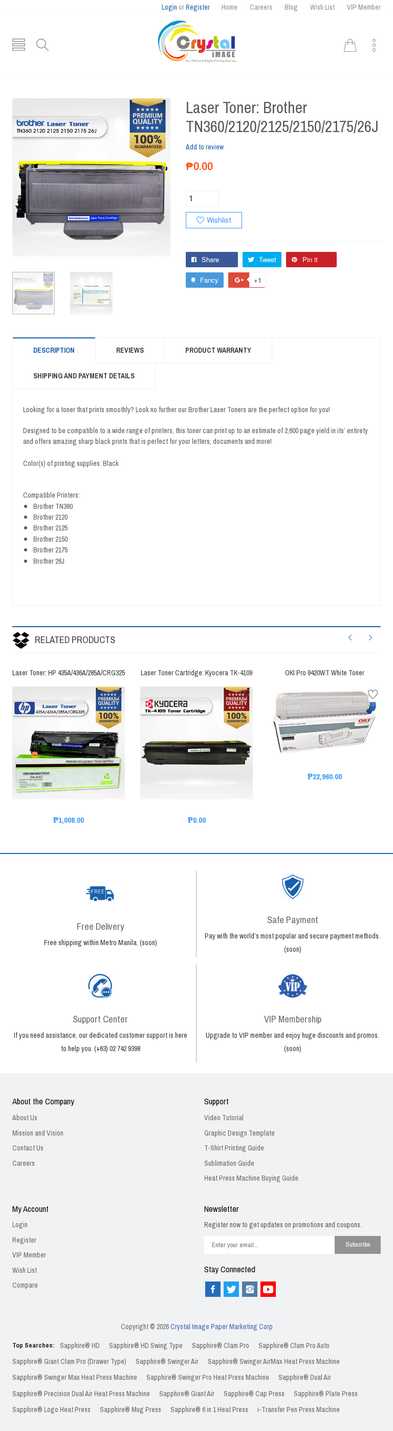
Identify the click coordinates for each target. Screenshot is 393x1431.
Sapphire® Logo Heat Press (51, 1409)
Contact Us (27, 1148)
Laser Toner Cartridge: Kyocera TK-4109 (196, 673)
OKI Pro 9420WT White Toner (324, 673)
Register (198, 7)
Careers (261, 7)
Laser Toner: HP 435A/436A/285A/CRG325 (68, 673)
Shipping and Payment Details (84, 376)
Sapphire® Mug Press (130, 1409)
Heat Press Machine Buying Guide (251, 1178)
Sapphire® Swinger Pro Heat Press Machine (207, 1377)
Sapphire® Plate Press (326, 1393)
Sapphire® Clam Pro (220, 1345)
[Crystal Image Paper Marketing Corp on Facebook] (213, 1289)
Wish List (322, 7)
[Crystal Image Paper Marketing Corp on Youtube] (268, 1289)
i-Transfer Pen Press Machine (298, 1409)
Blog (291, 7)
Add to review (205, 147)
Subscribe (357, 1244)
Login (169, 7)
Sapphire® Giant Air (186, 1393)
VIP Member (364, 7)
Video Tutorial (224, 1118)
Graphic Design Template (239, 1133)
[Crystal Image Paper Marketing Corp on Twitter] (231, 1289)
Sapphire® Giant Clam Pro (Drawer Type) (69, 1361)
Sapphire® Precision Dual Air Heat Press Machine (81, 1393)
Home (229, 7)
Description (54, 350)
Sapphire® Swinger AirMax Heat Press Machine (274, 1361)
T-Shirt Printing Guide (234, 1148)
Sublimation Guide (229, 1163)
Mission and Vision (37, 1133)
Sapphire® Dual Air (304, 1377)
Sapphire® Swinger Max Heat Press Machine (74, 1377)
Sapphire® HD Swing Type (146, 1345)
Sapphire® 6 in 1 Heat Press (209, 1409)
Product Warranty (218, 350)
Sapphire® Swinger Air (167, 1361)
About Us (24, 1118)
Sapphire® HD (80, 1345)
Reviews (130, 350)
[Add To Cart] (56, 776)
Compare (25, 1285)
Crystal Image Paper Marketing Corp (221, 1326)
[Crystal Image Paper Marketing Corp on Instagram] (249, 1289)
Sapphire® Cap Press (254, 1393)
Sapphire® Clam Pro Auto (294, 1345)
